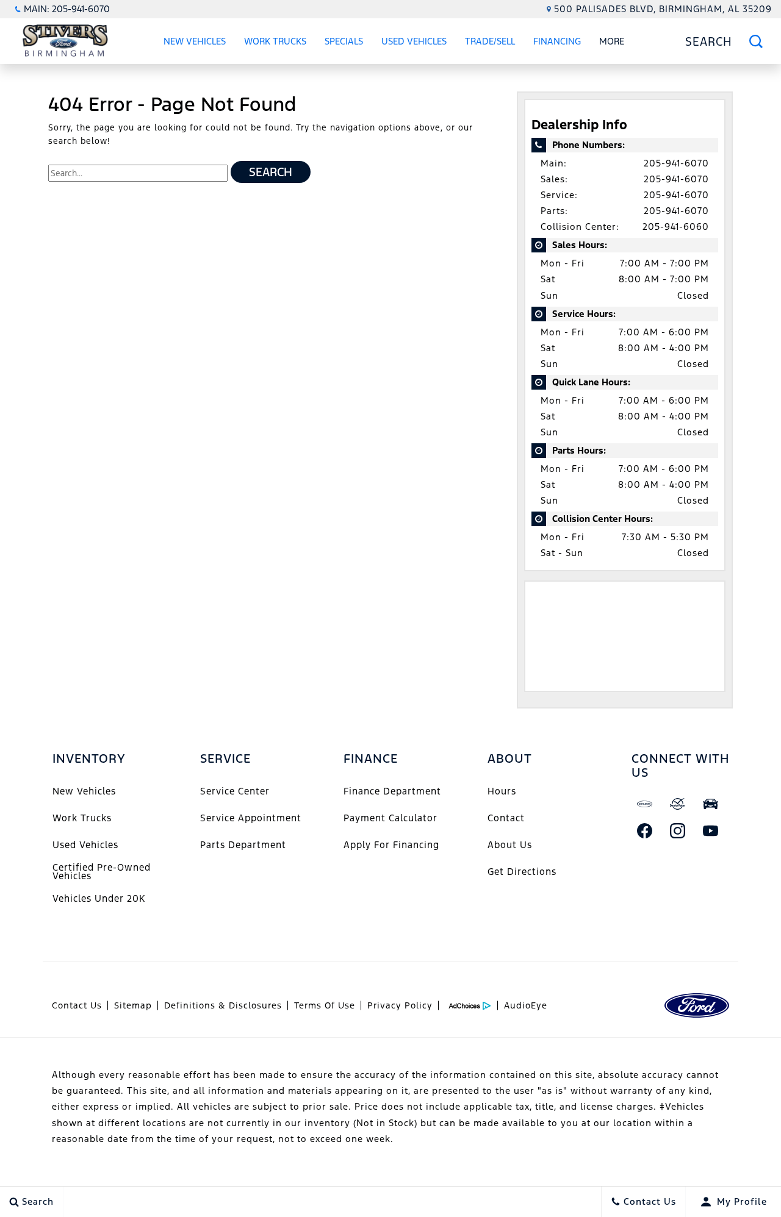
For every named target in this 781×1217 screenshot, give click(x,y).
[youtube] (710, 830)
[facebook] (645, 830)
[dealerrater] (677, 803)
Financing (557, 41)
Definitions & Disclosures (223, 1005)
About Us (510, 845)
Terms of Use (324, 1005)
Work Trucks (275, 41)
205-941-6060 (675, 226)
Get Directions (522, 871)
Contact (506, 818)
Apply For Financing (391, 845)
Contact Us (77, 1005)
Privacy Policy (400, 1005)
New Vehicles (195, 41)
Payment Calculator (390, 818)
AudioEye (525, 1005)
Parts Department (243, 845)
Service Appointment (250, 818)
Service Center (235, 791)
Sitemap (133, 1005)
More (612, 43)
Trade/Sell (490, 41)
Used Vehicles (414, 41)
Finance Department (392, 791)
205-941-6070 (676, 163)
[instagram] (677, 830)
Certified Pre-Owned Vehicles (101, 872)
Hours (502, 791)
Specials (344, 41)
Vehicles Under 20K (98, 898)
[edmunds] (710, 803)
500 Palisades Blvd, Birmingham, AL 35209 (663, 9)
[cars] (645, 803)
